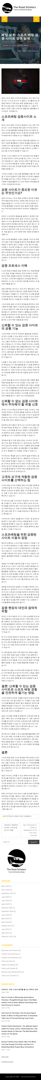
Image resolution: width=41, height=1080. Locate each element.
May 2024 (5, 919)
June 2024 (5, 915)
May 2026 (5, 886)
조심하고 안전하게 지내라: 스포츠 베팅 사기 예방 (11, 827)
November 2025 (7, 893)
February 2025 (6, 908)
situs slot (4, 1057)
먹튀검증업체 (29, 396)
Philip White (23, 45)
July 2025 (5, 897)
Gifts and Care (6, 961)
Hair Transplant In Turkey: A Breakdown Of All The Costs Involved (30, 830)
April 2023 (5, 933)
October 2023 (6, 926)
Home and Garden (8, 968)
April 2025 (5, 904)
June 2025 (5, 901)
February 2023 (6, 936)
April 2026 (5, 890)
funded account (7, 1062)
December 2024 (7, 911)
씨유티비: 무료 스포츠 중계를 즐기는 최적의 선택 (19, 989)
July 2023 (5, 929)
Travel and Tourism (8, 976)
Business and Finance (9, 950)
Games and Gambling (23, 816)
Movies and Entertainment (11, 972)
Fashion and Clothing (9, 954)
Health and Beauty (8, 965)
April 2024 (5, 922)
